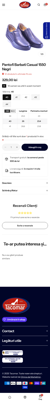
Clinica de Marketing (31, 377)
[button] (46, 30)
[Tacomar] (25, 4)
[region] (25, 118)
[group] (25, 35)
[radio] (7, 111)
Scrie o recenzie (25, 225)
